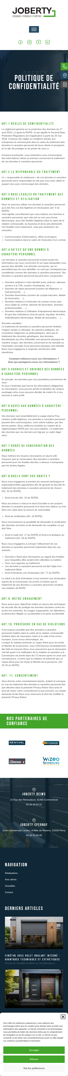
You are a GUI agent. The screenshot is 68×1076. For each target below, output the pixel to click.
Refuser (34, 1059)
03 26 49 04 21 (34, 804)
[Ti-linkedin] (48, 42)
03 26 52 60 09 (34, 835)
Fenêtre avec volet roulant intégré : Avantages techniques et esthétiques (32, 957)
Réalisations (11, 873)
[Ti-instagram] (29, 42)
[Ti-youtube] (38, 42)
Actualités (10, 886)
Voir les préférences (34, 1068)
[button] (63, 1016)
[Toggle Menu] (34, 29)
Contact (9, 892)
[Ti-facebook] (20, 42)
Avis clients (11, 879)
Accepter (34, 1050)
